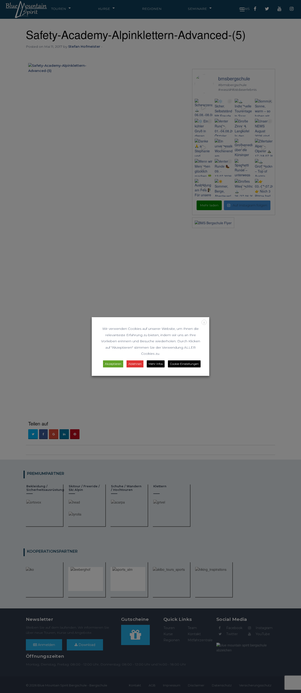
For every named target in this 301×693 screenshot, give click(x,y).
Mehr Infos (156, 364)
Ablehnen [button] (135, 364)
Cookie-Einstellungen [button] (184, 364)
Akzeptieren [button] (113, 364)
